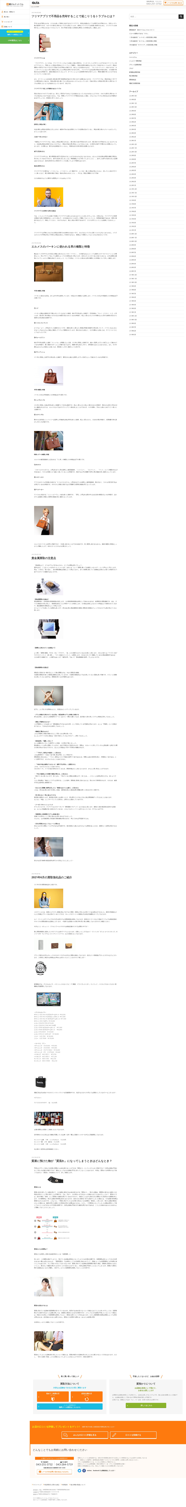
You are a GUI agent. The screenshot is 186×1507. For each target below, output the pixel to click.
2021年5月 (132, 215)
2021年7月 (132, 208)
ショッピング (8, 22)
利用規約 (65, 1485)
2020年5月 (132, 260)
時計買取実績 (133, 76)
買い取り (6, 17)
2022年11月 (133, 148)
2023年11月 (133, 103)
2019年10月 (133, 282)
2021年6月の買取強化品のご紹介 (51, 877)
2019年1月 (132, 312)
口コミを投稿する (133, 1435)
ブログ (131, 68)
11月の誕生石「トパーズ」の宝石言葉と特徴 (143, 37)
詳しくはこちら (146, 1405)
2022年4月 (132, 174)
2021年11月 (133, 193)
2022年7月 (132, 163)
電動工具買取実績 (134, 83)
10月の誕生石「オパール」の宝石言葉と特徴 (143, 41)
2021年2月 (132, 226)
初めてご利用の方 (52, 1394)
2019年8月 (132, 290)
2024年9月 (132, 99)
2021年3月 (132, 223)
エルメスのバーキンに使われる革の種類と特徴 (60, 246)
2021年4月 (132, 219)
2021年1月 (132, 230)
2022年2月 (132, 181)
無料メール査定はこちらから (70, 1406)
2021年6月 (132, 211)
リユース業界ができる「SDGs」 (139, 33)
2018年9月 (132, 323)
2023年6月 (132, 122)
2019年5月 (132, 301)
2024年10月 (133, 96)
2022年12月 (133, 144)
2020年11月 (133, 237)
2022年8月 (132, 159)
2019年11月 (133, 279)
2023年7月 (132, 118)
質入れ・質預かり (9, 12)
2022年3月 (132, 178)
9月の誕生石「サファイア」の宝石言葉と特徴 (143, 45)
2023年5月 (132, 125)
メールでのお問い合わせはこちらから (55, 1472)
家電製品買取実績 (134, 72)
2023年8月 (132, 114)
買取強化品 (132, 79)
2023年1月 (132, 140)
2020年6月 (132, 256)
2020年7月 (132, 252)
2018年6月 (132, 331)
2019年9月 (132, 286)
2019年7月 (132, 293)
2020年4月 (132, 264)
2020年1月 (132, 271)
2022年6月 (132, 167)
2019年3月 (132, 308)
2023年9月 (132, 111)
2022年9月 (132, 155)
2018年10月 (133, 320)
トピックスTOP (35, 7)
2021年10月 (133, 196)
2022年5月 (132, 170)
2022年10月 (133, 152)
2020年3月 (132, 267)
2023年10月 (133, 107)
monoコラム (133, 57)
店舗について (8, 27)
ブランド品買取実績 (135, 65)
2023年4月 (132, 129)
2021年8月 (132, 204)
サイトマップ (37, 1485)
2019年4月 (132, 305)
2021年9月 (132, 200)
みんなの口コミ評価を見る (84, 1435)
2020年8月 (132, 249)
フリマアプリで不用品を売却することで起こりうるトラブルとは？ (73, 16)
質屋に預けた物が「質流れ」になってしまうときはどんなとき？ (71, 1161)
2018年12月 (133, 316)
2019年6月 (132, 297)
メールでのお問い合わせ (174, 3)
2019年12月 (133, 275)
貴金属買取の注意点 (43, 558)
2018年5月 (132, 334)
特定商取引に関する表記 (51, 1485)
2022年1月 (132, 185)
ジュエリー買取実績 (135, 61)
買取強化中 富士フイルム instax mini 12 (141, 30)
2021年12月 (133, 189)
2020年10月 (133, 241)
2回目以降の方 (86, 1394)
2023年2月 (132, 137)
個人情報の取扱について (78, 1485)
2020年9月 (132, 245)
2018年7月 (132, 327)
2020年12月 (133, 234)
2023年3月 (132, 133)
